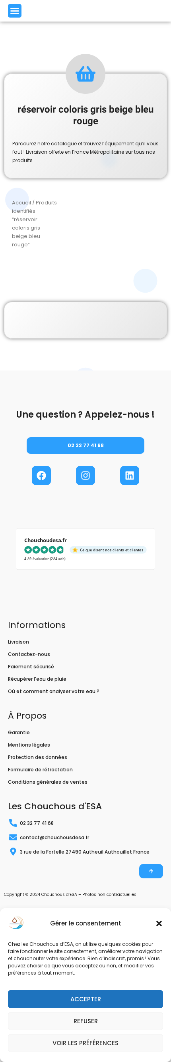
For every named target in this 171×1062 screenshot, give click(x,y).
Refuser (86, 1021)
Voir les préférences (85, 1043)
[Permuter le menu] (14, 11)
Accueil (21, 202)
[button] (159, 923)
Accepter (85, 999)
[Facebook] (41, 475)
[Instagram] (85, 475)
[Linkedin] (129, 475)
